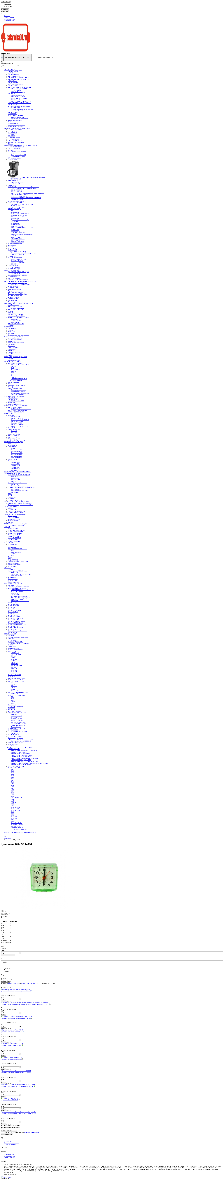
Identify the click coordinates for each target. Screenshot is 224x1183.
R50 (12, 698)
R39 (12, 697)
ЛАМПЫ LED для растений (16, 678)
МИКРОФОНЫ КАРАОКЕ (16, 401)
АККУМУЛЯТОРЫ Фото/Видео (21, 764)
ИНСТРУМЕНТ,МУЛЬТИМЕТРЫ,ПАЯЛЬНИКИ (19, 303)
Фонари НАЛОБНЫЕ (14, 538)
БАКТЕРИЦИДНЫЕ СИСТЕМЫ (18, 637)
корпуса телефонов (13, 382)
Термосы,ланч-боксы (17, 254)
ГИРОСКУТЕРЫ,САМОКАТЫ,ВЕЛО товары (21, 487)
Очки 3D (10, 383)
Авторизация (8, 4)
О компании (8, 1141)
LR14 (12, 813)
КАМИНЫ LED (12, 437)
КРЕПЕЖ (10, 311)
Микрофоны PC (12, 349)
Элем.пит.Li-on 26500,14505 (19, 829)
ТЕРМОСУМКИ (16, 90)
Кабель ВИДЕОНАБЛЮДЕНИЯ (17, 275)
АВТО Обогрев (12, 81)
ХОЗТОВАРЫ (8, 542)
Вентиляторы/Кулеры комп (16, 342)
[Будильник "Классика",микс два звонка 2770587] (16, 1071)
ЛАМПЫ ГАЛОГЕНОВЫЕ (16, 681)
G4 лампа (14, 683)
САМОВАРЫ (12, 248)
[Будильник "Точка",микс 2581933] (11, 1057)
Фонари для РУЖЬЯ (14, 535)
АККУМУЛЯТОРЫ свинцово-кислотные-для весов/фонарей (29, 763)
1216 (12, 771)
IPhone (13, 372)
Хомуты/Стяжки (16, 727)
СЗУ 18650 (11, 150)
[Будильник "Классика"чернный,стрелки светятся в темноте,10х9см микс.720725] (25, 1002)
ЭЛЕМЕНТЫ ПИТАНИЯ (15, 768)
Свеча (13, 701)
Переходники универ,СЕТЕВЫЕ (21, 741)
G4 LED (13, 657)
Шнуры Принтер (13, 626)
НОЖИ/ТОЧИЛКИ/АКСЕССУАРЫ (22, 228)
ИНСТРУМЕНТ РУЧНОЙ (16, 306)
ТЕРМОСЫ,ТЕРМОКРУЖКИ (17, 251)
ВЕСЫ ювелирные (13, 305)
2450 (12, 794)
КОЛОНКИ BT (12, 399)
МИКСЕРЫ (14, 221)
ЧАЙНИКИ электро (14, 268)
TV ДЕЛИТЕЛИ (13, 134)
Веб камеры (11, 341)
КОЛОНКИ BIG (13, 398)
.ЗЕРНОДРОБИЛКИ (17, 182)
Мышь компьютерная (14, 352)
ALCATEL (14, 366)
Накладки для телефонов (18, 390)
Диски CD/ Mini (12, 443)
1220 (12, 772)
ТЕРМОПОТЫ (12, 250)
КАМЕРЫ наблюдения (14, 278)
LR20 (12, 815)
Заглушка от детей (16, 716)
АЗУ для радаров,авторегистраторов (22, 109)
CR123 (13, 804)
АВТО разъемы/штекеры (15, 84)
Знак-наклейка (12, 547)
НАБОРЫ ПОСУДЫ (17, 226)
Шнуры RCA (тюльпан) (15, 610)
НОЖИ (10, 494)
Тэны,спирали (12, 256)
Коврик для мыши (13, 347)
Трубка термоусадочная (18, 725)
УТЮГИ (13, 264)
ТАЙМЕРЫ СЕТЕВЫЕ (15, 736)
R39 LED (14, 667)
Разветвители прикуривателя (16, 125)
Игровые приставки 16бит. (16, 292)
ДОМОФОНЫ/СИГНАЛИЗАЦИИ (18, 272)
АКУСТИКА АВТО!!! (18, 96)
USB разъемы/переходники (19, 596)
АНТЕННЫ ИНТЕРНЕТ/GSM (17, 140)
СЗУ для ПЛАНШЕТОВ (18, 155)
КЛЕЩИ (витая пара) (17, 308)
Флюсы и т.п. (15, 322)
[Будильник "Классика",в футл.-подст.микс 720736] (16, 1016)
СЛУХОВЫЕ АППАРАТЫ (16, 412)
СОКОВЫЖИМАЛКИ (18, 232)
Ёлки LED (14, 431)
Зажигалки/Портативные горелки (21, 486)
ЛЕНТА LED (12, 705)
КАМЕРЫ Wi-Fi (12, 276)
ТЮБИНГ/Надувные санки (16, 500)
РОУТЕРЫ (11, 353)
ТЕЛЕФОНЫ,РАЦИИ (10, 506)
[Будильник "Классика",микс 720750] (12, 1030)
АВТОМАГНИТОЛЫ (17, 95)
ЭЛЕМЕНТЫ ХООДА (17, 92)
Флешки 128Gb (15, 462)
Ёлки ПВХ (14, 432)
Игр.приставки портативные (16, 291)
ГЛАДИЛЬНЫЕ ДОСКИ (18, 259)
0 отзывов (4, 962)
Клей (12, 550)
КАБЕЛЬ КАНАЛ (16, 719)
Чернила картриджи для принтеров (18, 335)
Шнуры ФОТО (12, 632)
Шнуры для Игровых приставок (20, 284)
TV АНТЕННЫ (12, 131)
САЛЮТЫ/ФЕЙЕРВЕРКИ (16, 525)
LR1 (12, 812)
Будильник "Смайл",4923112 (9, 1100)
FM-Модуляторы (13, 71)
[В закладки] (1, 910)
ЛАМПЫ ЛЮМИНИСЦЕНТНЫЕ (18, 692)
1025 (12, 769)
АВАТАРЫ (14, 733)
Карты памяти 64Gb (17, 457)
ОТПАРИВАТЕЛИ (17, 261)
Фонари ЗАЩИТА (13, 536)
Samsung (13, 377)
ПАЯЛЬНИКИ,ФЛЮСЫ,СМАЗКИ (18, 317)
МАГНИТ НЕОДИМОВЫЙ (16, 314)
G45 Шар (14, 659)
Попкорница (15, 229)
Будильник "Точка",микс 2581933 (11, 1059)
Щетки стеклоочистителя (15, 126)
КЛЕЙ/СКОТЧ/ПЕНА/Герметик (17, 549)
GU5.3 (13, 689)
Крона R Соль (15, 826)
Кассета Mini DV (13, 459)
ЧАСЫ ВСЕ (7, 568)
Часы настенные (13, 579)
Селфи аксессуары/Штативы (16, 385)
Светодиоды (11, 522)
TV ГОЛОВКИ (12, 133)
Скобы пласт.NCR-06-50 (18, 723)
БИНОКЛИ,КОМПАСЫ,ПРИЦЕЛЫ (19, 475)
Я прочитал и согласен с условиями (20, 1132)
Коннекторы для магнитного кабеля (18, 586)
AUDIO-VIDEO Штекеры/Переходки (22, 590)
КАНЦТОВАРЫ (9, 327)
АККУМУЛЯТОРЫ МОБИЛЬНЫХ (18, 365)
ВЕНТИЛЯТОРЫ (16, 190)
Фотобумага (11, 333)
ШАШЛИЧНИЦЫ (16, 240)
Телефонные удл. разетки (15, 738)
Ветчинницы (15, 218)
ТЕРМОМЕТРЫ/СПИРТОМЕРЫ (14, 512)
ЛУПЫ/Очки (11, 313)
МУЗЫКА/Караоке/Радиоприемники (15, 396)
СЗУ (12, 153)
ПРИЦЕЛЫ (14, 481)
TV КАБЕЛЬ (11, 136)
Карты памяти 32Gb (17, 454)
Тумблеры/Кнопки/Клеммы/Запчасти (15, 514)
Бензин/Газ (14, 484)
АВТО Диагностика (14, 76)
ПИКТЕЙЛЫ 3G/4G (17, 599)
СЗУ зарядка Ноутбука (18, 156)
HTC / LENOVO (16, 369)
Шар (12, 703)
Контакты (7, 16)
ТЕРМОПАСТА (16, 320)
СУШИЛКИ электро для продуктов (22, 234)
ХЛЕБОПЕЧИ (15, 237)
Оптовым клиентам (10, 1157)
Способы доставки (9, 19)
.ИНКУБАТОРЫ (16, 183)
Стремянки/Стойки (13, 563)
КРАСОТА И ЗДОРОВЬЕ (15, 202)
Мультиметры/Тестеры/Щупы (16, 316)
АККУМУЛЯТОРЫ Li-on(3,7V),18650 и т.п (24, 750)
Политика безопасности (11, 1143)
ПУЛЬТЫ (10, 144)
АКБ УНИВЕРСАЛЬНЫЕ (19, 379)
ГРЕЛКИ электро (16, 191)
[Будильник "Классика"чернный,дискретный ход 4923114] (18, 1112)
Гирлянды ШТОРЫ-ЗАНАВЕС (20, 426)
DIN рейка (14, 714)
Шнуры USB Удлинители (15, 618)
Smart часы (14, 572)
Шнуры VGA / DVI (13, 620)
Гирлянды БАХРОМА (17, 418)
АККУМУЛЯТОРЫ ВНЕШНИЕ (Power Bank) (25, 758)
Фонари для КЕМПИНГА (15, 533)
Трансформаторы (13, 159)
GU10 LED (14, 662)
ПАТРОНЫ (11, 709)
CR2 (12, 805)
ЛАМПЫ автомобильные (15, 122)
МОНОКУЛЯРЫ (16, 479)
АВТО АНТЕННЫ (13, 74)
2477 (12, 796)
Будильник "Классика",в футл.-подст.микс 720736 (16, 1018)
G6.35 (13, 684)
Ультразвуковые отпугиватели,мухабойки (20, 505)
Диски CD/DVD (12, 445)
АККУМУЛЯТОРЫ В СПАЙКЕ (21, 757)
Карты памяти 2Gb (16, 453)
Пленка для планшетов (18, 391)
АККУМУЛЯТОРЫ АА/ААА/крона (22, 755)
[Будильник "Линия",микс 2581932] (12, 1043)
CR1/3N (13, 802)
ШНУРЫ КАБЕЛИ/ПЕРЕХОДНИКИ (15, 583)
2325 (12, 788)
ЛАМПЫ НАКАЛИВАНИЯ (16, 695)
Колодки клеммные (17, 720)
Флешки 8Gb (15, 470)
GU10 (13, 687)
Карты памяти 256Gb (17, 451)
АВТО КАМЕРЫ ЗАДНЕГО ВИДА (18, 77)
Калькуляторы (12, 328)
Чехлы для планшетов (17, 394)
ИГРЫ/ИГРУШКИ (13, 297)
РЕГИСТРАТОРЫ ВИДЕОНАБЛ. (18, 279)
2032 (12, 785)
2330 (12, 790)
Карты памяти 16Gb (17, 450)
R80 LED (14, 671)
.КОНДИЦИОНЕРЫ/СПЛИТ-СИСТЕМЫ (24, 188)
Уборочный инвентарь (14, 564)
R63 (12, 700)
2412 (12, 791)
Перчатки (10, 558)
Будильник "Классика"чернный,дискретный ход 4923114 (18, 1113)
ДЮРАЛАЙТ (12, 427)
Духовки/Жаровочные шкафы (20, 220)
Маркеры (10, 330)
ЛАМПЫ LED (12, 651)
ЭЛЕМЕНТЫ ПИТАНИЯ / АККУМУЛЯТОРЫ (18, 747)
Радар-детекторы (13, 123)
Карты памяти (12, 446)
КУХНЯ (10, 210)
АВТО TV (11, 73)
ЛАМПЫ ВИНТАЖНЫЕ (15, 679)
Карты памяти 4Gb (16, 456)
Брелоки (10, 358)
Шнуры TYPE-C (13, 612)
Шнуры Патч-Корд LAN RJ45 (17, 624)
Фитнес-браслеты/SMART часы (17, 571)
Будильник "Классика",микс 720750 (12, 1031)
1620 (12, 777)
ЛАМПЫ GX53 (12, 676)
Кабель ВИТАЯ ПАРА (14, 585)
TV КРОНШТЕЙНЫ (14, 137)
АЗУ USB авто (15, 107)
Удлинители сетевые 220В (15, 742)
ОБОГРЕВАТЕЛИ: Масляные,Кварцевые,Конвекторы (27, 193)
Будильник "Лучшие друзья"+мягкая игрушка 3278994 (17, 1086)
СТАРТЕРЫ (15, 694)
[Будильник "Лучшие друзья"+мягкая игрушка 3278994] (18, 1084)
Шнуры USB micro (13, 613)
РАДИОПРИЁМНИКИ (15, 404)
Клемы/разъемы (12, 516)
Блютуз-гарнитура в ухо (15, 380)
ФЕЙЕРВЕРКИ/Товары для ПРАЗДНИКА (16, 524)
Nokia (13, 376)
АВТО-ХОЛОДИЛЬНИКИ (19, 88)
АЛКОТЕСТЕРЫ (13, 112)
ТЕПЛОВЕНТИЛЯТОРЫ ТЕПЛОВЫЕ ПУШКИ (26, 198)
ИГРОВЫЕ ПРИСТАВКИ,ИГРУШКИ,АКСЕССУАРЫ (20, 281)
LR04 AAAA (15, 808)
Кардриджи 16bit (13, 298)
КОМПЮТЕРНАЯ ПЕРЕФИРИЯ (14, 336)
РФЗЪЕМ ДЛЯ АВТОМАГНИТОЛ (21, 101)
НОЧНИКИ (11, 708)
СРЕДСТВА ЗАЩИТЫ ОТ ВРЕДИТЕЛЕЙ (17, 501)
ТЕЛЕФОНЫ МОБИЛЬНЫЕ (16, 511)
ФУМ (12, 555)
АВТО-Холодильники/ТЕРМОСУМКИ (19, 87)
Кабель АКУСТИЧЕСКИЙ (19, 98)
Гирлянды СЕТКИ (16, 423)
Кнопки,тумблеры (13, 517)
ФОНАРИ (7, 527)
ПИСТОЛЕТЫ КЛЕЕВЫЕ (16, 324)
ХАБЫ (10, 355)
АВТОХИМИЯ (12, 104)
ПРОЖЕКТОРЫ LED (14, 711)
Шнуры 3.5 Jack (12, 602)
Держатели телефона (17, 117)
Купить (3, 955)
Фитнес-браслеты (16, 575)
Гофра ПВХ (11, 638)
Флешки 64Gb (15, 468)
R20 (12, 821)
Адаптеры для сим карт (15, 363)
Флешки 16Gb (15, 464)
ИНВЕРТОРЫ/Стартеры (15, 120)
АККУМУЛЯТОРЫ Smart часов (20, 753)
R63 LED (14, 670)
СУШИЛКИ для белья (17, 262)
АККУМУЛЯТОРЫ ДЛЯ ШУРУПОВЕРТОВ (24, 761)
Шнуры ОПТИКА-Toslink (15, 623)
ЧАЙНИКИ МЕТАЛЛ (17, 239)
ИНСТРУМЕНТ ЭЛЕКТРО (16, 309)
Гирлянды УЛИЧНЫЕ (17, 424)
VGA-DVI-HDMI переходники (20, 597)
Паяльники (14, 319)
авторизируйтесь (13, 983)
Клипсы (13, 640)
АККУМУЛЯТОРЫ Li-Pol (19, 752)
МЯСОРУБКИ (15, 224)
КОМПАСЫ (15, 478)
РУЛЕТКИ (11, 325)
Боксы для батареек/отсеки (16, 766)
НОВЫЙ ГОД (8, 413)
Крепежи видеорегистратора (19, 118)
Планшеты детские (13, 302)
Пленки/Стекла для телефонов (20, 393)
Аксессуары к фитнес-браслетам (21, 574)
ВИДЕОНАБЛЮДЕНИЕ (11, 270)
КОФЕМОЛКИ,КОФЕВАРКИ (17, 201)
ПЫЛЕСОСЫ (12, 245)
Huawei (13, 371)
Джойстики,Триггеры (14, 289)
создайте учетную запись (28, 983)
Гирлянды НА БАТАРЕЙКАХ (20, 420)
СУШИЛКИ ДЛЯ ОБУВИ (19, 196)
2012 (12, 780)
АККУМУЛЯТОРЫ (14, 749)
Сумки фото (11, 387)
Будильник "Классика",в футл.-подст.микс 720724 (16, 991)
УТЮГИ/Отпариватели (15, 257)
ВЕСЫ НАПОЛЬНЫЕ (14, 179)
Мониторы (11, 350)
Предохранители (13, 520)
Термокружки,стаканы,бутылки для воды (23, 253)
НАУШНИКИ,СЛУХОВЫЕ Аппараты (15, 405)
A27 (12, 801)
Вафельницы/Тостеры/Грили (19, 215)
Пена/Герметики (16, 552)
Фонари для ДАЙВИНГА (15, 531)
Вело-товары (15, 489)
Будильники (11, 569)
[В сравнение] (3, 910)
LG (12, 374)
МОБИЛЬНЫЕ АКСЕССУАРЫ (13, 361)
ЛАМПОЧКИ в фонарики (15, 649)
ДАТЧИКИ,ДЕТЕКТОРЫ (15, 642)
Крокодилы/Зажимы (14, 519)
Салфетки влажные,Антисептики (18, 561)
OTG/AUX (14, 593)
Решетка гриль (12, 497)
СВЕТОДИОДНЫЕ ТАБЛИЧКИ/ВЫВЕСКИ (17, 472)
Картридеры (11, 344)
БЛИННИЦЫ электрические (20, 213)
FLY (12, 368)
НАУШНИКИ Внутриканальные (21, 409)
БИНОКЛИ (14, 476)
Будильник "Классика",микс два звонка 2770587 (15, 1072)
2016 (12, 782)
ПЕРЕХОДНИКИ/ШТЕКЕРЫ (17, 588)
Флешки (10, 461)
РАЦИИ (10, 508)
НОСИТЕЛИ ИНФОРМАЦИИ (13, 442)
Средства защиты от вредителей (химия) (20, 503)
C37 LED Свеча (16, 654)
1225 (12, 774)
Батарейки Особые (16, 823)
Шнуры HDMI (12, 607)
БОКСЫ (13, 745)
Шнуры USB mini (13, 615)
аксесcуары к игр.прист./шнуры (17, 283)
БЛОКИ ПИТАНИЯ (14, 148)
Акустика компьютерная (15, 339)
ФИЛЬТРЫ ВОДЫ (13, 265)
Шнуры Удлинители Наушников (17, 631)
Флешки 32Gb (15, 465)
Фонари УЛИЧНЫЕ (14, 541)
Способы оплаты (9, 20)
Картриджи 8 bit (12, 300)
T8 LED (13, 673)
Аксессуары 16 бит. (13, 286)
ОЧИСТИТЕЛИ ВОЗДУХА (19, 194)
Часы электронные (13, 582)
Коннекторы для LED (17, 706)
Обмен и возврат (9, 17)
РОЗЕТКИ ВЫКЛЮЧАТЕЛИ (16, 728)
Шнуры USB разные (14, 616)
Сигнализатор (15, 273)
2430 (12, 793)
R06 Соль (14, 818)
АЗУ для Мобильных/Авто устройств (19, 106)
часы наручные (12, 577)
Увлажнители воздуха (17, 199)
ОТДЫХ (10, 495)
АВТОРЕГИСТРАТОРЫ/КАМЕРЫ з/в (19, 103)
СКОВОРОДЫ (15, 231)
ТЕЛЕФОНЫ (12, 509)
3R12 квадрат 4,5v (16, 797)
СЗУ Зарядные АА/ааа (14, 158)
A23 (12, 799)
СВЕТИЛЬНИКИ (13, 730)
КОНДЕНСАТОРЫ (13, 648)
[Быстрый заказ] (7, 1001)
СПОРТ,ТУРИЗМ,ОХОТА (12, 473)
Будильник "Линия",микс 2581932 (11, 1045)
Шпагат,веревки (12, 566)
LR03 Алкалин (15, 807)
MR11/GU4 (14, 690)
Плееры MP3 (11, 402)
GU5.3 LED (14, 664)
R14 (12, 819)
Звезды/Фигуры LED (14, 434)
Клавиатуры (11, 346)
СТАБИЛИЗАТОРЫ (14, 734)
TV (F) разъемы (15, 594)
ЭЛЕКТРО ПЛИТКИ (17, 242)
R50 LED (14, 668)
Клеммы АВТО (15, 99)
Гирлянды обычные (17, 421)
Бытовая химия (12, 544)
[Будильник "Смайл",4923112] (10, 1098)
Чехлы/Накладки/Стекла (15, 388)
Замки (9, 546)
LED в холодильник (17, 665)
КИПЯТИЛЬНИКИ (14, 185)
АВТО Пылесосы (13, 82)
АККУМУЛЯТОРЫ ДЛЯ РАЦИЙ (21, 760)
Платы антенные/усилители (16, 142)
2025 (12, 783)
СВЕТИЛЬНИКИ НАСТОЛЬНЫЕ (18, 731)
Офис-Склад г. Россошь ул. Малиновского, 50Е (16, 57)
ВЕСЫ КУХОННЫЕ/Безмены (20, 217)
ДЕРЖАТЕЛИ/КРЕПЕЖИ (15, 115)
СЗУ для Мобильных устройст (17, 151)
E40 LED (14, 656)
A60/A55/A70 (15, 653)
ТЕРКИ (13, 235)
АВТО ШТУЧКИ (13, 85)
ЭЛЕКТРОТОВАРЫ (10, 634)
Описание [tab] (7, 968)
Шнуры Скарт (12, 629)
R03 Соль (14, 816)
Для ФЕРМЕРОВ (13, 180)
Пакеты (10, 557)
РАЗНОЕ (10, 246)
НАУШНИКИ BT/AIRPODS (16, 407)
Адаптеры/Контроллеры (15, 338)
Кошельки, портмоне (14, 360)
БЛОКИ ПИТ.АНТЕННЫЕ (16, 147)
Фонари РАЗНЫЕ (13, 539)
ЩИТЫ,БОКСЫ (13, 744)
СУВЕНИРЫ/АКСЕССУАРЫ (16, 440)
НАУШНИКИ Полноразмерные (17, 410)
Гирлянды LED (15, 416)
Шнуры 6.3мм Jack (13, 604)
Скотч (13, 553)
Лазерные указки (13, 528)
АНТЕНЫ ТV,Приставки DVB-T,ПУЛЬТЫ (17, 128)
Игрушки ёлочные (13, 435)
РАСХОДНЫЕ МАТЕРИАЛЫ (17, 712)
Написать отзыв (5, 981)
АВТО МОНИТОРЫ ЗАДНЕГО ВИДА (19, 79)
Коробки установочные (18, 722)
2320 (12, 786)
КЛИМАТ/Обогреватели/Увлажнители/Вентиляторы (23, 187)
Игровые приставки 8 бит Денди (17, 294)
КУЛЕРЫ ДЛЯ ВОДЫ (14, 209)
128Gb (13, 448)
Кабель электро (12, 646)
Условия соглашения (10, 1144)
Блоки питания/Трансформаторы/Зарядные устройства (20, 145)
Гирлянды (11, 415)
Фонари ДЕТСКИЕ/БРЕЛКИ (16, 530)
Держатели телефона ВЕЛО (19, 490)
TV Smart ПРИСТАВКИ (15, 129)
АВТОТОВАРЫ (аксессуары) (13, 70)
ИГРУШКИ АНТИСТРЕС (16, 295)
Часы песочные (12, 580)
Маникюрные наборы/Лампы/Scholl (22, 204)
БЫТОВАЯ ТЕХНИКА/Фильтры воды (33, 177)
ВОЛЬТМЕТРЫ (12, 114)
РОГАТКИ (11, 498)
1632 (12, 779)
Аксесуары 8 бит (13, 287)
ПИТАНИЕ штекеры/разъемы (20, 601)
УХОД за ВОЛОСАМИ (18, 207)
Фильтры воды (15, 267)
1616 (12, 775)
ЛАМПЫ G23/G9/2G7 (14, 675)
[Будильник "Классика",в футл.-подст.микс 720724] (16, 989)
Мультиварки (15, 223)
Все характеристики (7, 959)
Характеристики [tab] (9, 970)
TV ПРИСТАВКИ (13, 139)
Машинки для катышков (15, 243)
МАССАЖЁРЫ (15, 205)
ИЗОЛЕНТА (15, 717)
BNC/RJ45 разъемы (17, 591)
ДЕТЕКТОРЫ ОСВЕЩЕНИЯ (20, 643)
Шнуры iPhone (12, 609)
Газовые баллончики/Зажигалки (17, 483)
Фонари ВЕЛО (15, 492)
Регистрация (8, 6)
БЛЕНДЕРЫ (15, 212)
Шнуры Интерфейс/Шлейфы (16, 621)
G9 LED (13, 660)
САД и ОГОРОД (13, 560)
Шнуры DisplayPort (13, 605)
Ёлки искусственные (14, 429)
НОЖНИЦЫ (11, 331)
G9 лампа (14, 686)
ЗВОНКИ (10, 645)
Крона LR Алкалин (17, 824)
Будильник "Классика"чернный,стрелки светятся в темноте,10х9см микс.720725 (25, 1004)
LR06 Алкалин (15, 810)
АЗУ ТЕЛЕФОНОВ (17, 111)
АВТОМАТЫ (12, 635)
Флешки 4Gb (15, 467)
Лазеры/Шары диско (14, 438)
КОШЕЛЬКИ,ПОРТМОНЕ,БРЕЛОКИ (15, 357)
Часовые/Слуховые (17, 827)
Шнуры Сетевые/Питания (15, 627)
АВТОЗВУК (11, 93)
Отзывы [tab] (6, 971)
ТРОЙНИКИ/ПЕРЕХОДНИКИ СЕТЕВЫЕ (21, 739)
